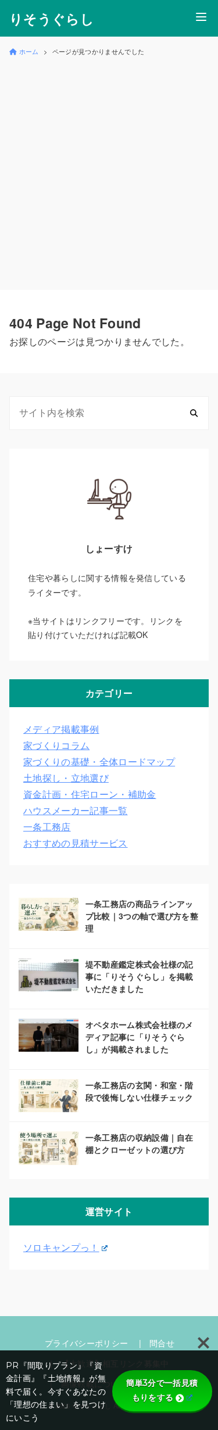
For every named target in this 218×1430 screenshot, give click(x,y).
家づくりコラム (56, 745)
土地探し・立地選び (66, 777)
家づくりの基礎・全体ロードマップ (99, 761)
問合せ (161, 1343)
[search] (194, 413)
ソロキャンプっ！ (61, 1247)
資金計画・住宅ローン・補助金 (89, 794)
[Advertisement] (109, 172)
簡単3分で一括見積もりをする (162, 1390)
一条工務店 (47, 826)
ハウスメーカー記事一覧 (75, 810)
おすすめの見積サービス (75, 843)
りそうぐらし (51, 18)
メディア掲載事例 (61, 729)
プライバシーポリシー (86, 1343)
